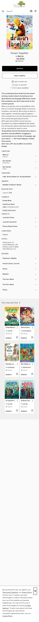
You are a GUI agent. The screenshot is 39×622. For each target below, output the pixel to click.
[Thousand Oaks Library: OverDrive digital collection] (19, 4)
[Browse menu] (35, 11)
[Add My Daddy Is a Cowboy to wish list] (32, 374)
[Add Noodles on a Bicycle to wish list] (17, 374)
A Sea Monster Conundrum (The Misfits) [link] (11, 327)
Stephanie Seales (27, 367)
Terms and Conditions (10, 592)
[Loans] (31, 11)
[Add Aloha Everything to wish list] (32, 337)
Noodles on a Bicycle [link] (11, 364)
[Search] (3, 11)
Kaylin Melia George (27, 331)
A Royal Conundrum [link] (26, 401)
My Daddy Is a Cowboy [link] (26, 364)
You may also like (10, 302)
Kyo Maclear (11, 367)
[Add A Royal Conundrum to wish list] (32, 410)
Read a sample (19, 76)
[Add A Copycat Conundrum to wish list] (17, 410)
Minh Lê (21, 56)
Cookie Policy (7, 616)
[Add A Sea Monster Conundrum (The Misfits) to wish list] (17, 337)
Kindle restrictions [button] (9, 210)
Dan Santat (20, 59)
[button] (19, 68)
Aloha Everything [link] (26, 327)
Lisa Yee (9, 331)
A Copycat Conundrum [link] (11, 401)
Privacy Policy (27, 592)
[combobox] (15, 11)
